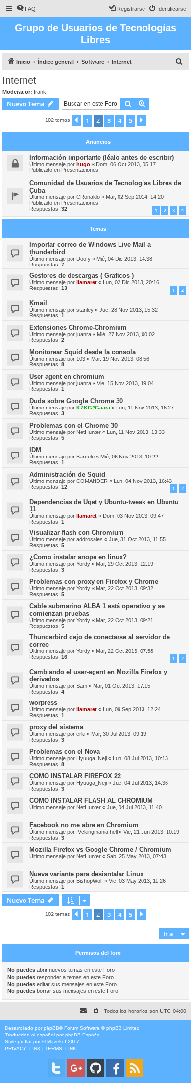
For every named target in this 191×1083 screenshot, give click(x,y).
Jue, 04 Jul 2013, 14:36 (140, 783)
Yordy (83, 564)
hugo (83, 164)
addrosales (89, 539)
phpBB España (82, 1034)
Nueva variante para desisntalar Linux (86, 874)
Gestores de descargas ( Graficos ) (81, 275)
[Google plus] (76, 1068)
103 (80, 358)
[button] (76, 120)
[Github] (95, 1068)
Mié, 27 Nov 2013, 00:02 (126, 334)
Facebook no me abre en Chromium (84, 825)
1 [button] (87, 120)
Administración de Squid (67, 474)
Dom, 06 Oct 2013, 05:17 (126, 164)
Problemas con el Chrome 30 (73, 425)
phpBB (51, 1028)
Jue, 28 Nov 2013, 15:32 (128, 310)
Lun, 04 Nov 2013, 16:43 (143, 481)
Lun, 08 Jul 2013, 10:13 (140, 758)
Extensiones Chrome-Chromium (78, 327)
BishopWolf (89, 881)
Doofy (83, 259)
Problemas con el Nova (64, 751)
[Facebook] (115, 1068)
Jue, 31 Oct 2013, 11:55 (137, 539)
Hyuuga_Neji (91, 758)
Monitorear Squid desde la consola (82, 352)
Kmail (38, 303)
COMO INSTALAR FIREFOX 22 (75, 776)
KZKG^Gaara (93, 407)
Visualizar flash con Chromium (76, 532)
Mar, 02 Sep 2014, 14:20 (135, 197)
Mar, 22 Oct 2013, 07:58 (124, 651)
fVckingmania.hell (97, 832)
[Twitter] (56, 1068)
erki (80, 734)
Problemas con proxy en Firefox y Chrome (93, 581)
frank (40, 92)
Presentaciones (79, 170)
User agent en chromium (66, 376)
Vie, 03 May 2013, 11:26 (137, 881)
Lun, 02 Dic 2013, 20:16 (131, 282)
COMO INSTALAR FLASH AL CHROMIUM (91, 800)
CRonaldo (88, 197)
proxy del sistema (56, 727)
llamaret (86, 282)
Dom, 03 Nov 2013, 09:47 (133, 516)
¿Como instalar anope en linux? (78, 557)
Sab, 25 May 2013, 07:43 (136, 856)
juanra (83, 334)
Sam (81, 686)
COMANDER (92, 481)
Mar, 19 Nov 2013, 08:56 (120, 358)
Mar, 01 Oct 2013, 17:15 (121, 686)
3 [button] (109, 120)
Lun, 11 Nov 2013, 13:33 (136, 432)
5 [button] (130, 120)
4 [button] (119, 120)
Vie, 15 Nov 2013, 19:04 (125, 383)
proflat (25, 1041)
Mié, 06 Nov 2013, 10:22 (129, 456)
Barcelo (85, 456)
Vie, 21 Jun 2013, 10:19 (151, 832)
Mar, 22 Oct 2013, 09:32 (124, 588)
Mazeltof (56, 1041)
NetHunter (88, 432)
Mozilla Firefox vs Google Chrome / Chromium (100, 849)
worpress (43, 702)
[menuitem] (26, 9)
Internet (19, 80)
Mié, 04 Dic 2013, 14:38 (124, 259)
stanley (85, 310)
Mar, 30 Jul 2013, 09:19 (118, 734)
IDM (35, 450)
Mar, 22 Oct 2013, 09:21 (124, 620)
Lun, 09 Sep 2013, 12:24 (132, 709)
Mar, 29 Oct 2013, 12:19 (124, 564)
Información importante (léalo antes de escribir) (101, 157)
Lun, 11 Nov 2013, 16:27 (145, 407)
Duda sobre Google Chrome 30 (76, 401)
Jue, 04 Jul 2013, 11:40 (134, 807)
